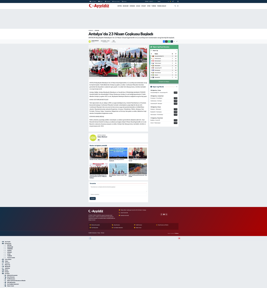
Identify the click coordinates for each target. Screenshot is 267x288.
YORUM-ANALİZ (161, 6)
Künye (98, 232)
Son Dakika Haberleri (118, 227)
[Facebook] (161, 214)
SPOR (148, 6)
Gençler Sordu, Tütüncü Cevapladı (99, 159)
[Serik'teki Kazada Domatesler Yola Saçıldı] (138, 168)
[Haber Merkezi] (93, 137)
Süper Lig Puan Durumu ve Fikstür (16, 280)
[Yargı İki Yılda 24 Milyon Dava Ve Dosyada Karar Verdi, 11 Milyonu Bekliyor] (99, 168)
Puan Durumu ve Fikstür (163, 224)
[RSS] (166, 214)
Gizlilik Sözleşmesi (93, 232)
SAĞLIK (138, 6)
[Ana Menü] (177, 6)
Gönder (93, 198)
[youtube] (179, 238)
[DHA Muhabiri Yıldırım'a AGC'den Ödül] (118, 168)
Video (101, 1)
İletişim (124, 1)
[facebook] (90, 238)
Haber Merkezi (102, 137)
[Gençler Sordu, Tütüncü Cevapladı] (99, 153)
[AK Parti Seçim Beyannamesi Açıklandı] (118, 153)
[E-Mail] (99, 140)
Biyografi (7, 266)
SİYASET (143, 6)
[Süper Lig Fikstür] (176, 86)
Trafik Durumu (139, 224)
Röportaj (7, 264)
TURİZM (153, 6)
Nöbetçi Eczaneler (95, 224)
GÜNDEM (132, 6)
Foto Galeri (93, 1)
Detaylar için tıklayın (164, 81)
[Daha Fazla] (172, 41)
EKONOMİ (125, 6)
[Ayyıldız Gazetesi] (99, 6)
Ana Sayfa (7, 241)
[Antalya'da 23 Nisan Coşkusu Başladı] (118, 62)
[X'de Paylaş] (166, 41)
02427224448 (124, 212)
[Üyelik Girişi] (177, 1)
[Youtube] (164, 214)
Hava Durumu (117, 224)
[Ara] (175, 6)
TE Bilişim (176, 233)
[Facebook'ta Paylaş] (164, 41)
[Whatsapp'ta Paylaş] (169, 41)
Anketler (7, 268)
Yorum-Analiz (117, 1)
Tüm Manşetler (94, 227)
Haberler (91, 30)
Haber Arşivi (138, 227)
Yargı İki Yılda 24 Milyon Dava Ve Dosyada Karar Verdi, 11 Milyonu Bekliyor (98, 176)
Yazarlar (108, 1)
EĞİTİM (120, 6)
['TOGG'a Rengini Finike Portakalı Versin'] (138, 153)
